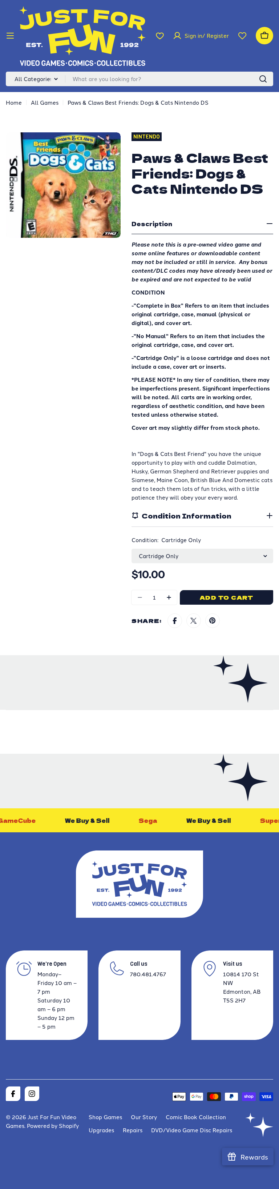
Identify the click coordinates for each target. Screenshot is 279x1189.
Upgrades (101, 1130)
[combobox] (139, 79)
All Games (44, 102)
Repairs (132, 1130)
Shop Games (105, 1117)
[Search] (263, 79)
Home (14, 102)
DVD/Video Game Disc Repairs (191, 1130)
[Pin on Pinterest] (212, 620)
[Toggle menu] (10, 35)
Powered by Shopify (53, 1125)
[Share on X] (193, 620)
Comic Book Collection (196, 1117)
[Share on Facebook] (174, 620)
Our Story (144, 1117)
